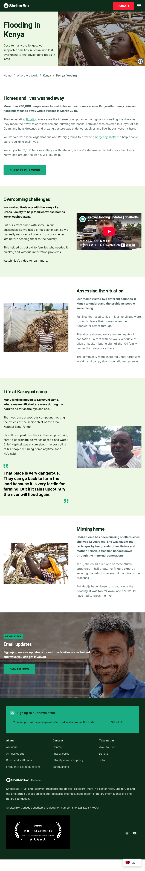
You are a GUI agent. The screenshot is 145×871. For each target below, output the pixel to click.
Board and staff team (19, 760)
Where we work (27, 75)
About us (11, 747)
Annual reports (15, 753)
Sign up (116, 722)
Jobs (102, 760)
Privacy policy (61, 753)
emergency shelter (105, 137)
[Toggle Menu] (138, 5)
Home (7, 75)
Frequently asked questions (23, 766)
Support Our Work (25, 170)
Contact (57, 747)
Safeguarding (61, 766)
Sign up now (19, 669)
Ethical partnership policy (68, 760)
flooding (31, 119)
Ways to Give (107, 747)
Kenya (47, 75)
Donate (124, 6)
